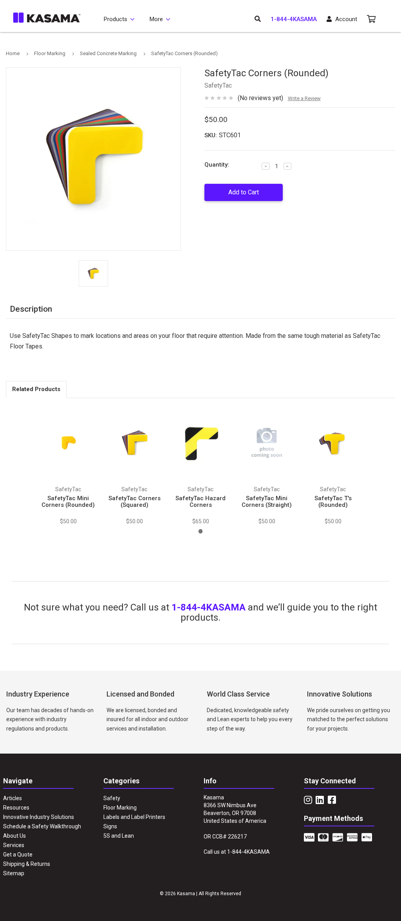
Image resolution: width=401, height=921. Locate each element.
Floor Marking (120, 807)
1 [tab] (201, 531)
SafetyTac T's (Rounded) (333, 501)
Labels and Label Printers (134, 817)
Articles (12, 798)
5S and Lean (118, 836)
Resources (16, 807)
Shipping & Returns (26, 864)
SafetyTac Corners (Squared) (134, 501)
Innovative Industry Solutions (38, 817)
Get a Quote (18, 854)
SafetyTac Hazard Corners (200, 501)
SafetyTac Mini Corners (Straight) (267, 501)
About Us (14, 836)
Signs (110, 826)
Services (13, 845)
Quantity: (216, 164)
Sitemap (13, 873)
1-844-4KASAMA (294, 19)
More (156, 19)
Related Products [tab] (36, 389)
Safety (111, 798)
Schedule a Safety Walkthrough (42, 826)
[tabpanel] (68, 465)
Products (115, 19)
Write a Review (304, 98)
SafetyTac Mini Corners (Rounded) (68, 501)
